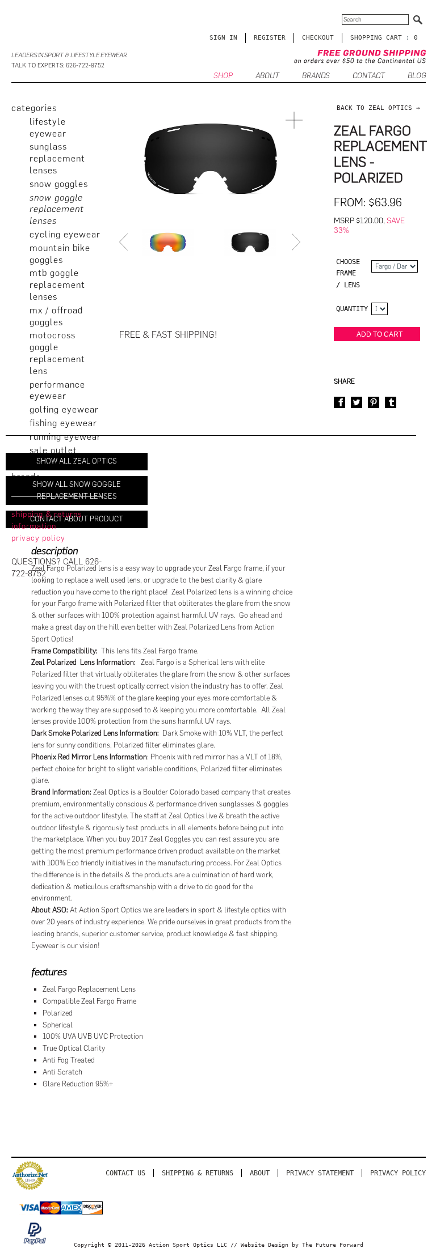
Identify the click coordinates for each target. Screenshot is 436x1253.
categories (34, 108)
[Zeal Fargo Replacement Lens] (168, 242)
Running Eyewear (65, 436)
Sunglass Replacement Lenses (57, 158)
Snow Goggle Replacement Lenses (57, 209)
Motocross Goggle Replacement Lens (57, 353)
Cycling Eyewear (65, 234)
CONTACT (369, 75)
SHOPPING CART (376, 37)
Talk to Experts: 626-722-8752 (57, 65)
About (260, 1173)
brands (25, 477)
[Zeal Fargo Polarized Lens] (250, 242)
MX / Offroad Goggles (56, 316)
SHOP (223, 75)
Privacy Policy (398, 1173)
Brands (316, 75)
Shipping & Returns (197, 1173)
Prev (125, 241)
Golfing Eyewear (64, 409)
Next (297, 241)
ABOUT (267, 75)
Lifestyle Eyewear (48, 127)
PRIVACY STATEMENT (320, 1173)
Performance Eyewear (57, 390)
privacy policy (38, 538)
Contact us (125, 1173)
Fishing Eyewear (63, 423)
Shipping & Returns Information (46, 520)
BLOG (417, 75)
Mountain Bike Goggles (60, 254)
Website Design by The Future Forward (302, 1245)
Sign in (223, 37)
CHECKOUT (318, 37)
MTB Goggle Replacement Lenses (57, 284)
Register (270, 37)
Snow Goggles (59, 184)
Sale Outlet (53, 450)
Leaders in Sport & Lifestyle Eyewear (69, 55)
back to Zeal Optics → (378, 108)
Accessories (55, 463)
